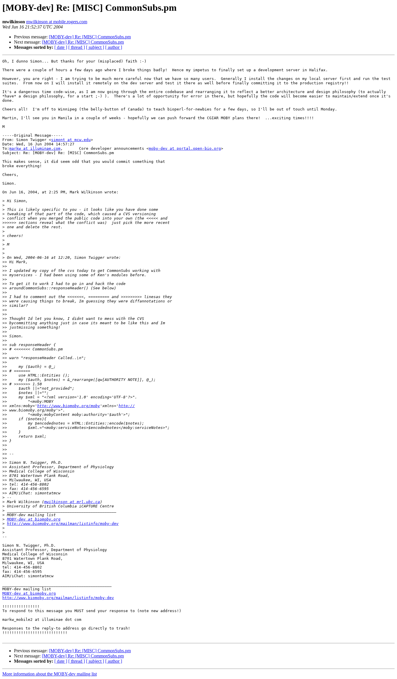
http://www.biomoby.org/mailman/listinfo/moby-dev (63, 523)
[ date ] (60, 47)
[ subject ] (95, 47)
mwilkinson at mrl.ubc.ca (72, 502)
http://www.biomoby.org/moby (68, 406)
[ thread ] (76, 47)
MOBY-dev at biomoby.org (33, 519)
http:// (127, 406)
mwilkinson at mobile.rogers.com (56, 21)
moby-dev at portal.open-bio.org (185, 148)
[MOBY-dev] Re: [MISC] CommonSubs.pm (90, 36)
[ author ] (113, 47)
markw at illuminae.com (34, 148)
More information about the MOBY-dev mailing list (49, 673)
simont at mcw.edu (71, 140)
